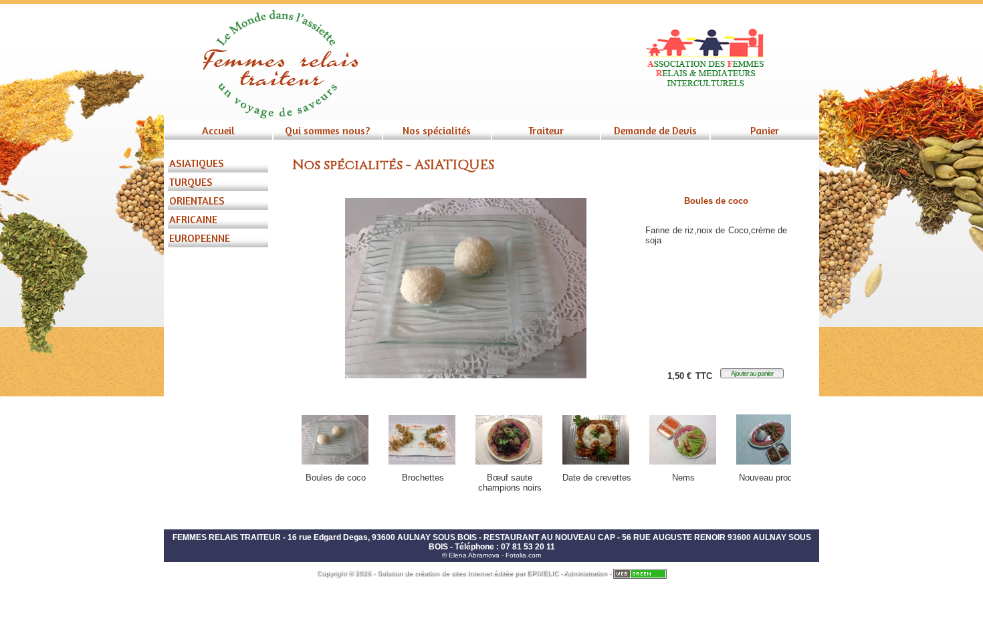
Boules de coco (336, 478)
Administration (585, 573)
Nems (683, 478)
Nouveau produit (770, 478)
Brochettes (423, 478)
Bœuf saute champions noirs (510, 483)
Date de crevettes (596, 478)
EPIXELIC (542, 573)
